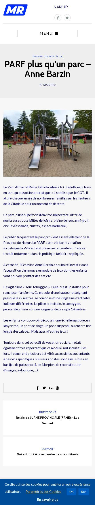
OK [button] (71, 491)
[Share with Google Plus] (51, 388)
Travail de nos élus (47, 56)
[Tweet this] (44, 388)
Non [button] (83, 491)
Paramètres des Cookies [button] (43, 491)
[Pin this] (57, 388)
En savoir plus (47, 499)
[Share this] (37, 388)
